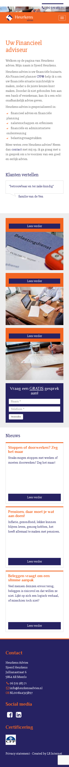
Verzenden (16, 416)
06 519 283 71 (54, 8)
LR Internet (54, 754)
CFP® (40, 77)
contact (17, 149)
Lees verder (34, 226)
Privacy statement (18, 754)
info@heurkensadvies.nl (26, 688)
